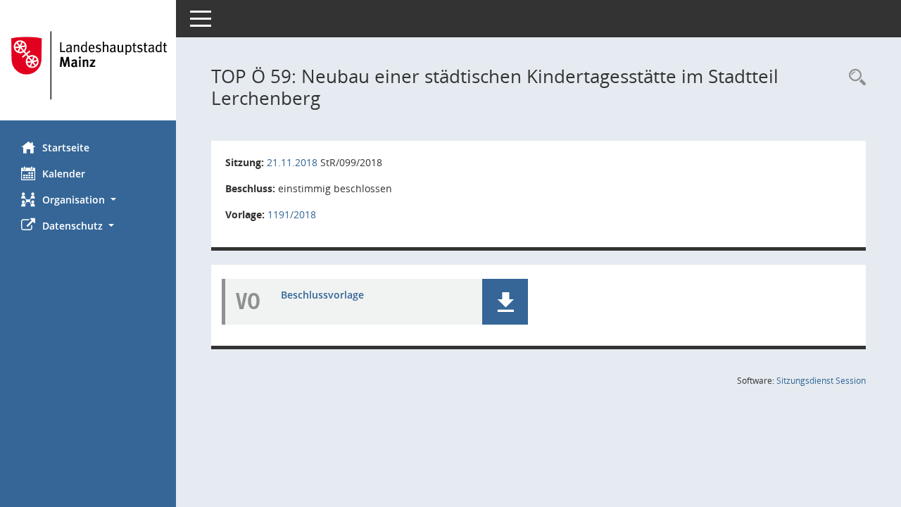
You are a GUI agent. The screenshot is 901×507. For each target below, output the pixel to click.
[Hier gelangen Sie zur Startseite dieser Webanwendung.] (88, 65)
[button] (88, 200)
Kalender (63, 173)
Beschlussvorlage (322, 294)
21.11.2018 (292, 162)
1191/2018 (291, 214)
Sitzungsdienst (821, 381)
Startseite (65, 147)
